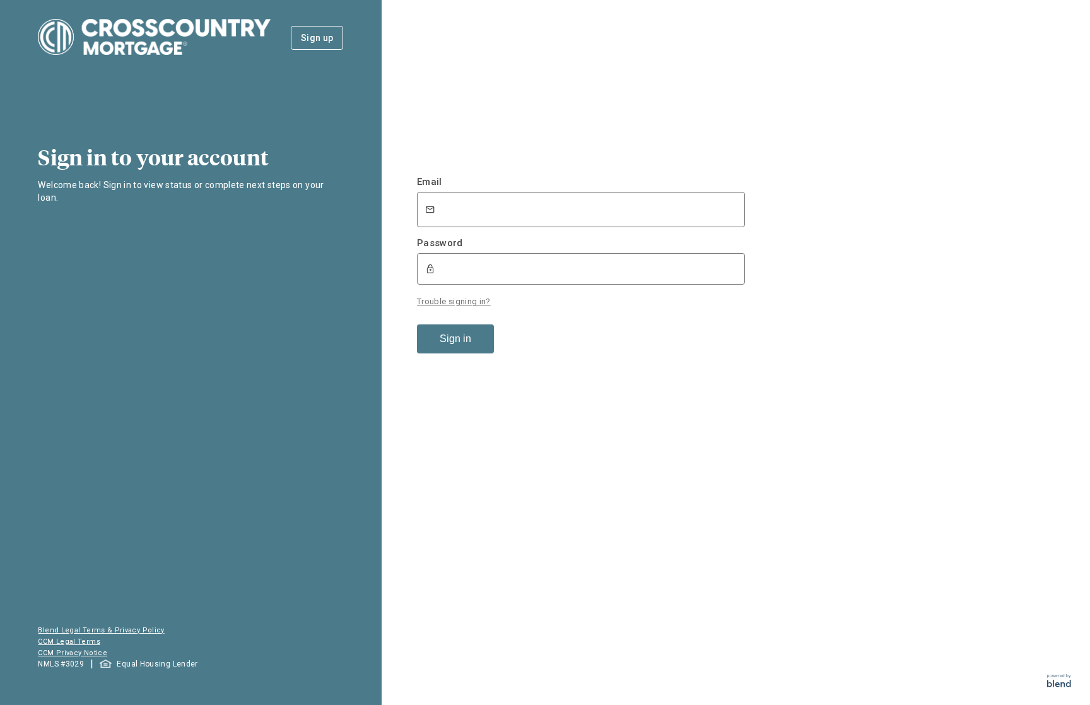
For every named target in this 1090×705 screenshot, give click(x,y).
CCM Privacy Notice (72, 653)
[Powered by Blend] (1059, 683)
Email (429, 181)
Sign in (455, 338)
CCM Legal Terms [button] (69, 641)
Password (440, 243)
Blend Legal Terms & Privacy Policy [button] (101, 630)
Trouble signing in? (454, 301)
